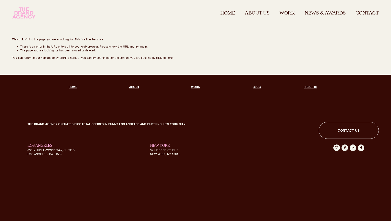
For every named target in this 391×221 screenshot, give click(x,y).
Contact (367, 13)
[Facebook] (345, 147)
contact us (349, 130)
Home (227, 13)
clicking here (68, 58)
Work (287, 13)
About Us (257, 13)
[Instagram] (336, 147)
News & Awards (325, 13)
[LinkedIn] (353, 147)
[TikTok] (361, 147)
